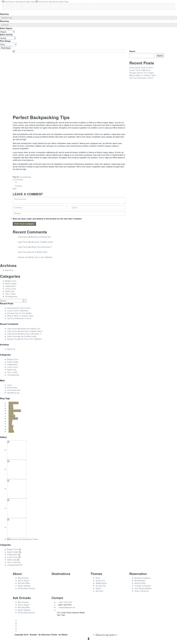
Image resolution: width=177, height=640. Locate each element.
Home (8, 6)
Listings (17, 6)
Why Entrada (23, 578)
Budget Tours (10, 281)
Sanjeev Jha (23, 257)
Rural (98, 578)
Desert (98, 588)
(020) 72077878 (65, 602)
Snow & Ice (100, 580)
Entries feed (12, 387)
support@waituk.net (67, 607)
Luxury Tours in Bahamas (139, 70)
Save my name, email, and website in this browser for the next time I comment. (47, 218)
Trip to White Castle (39, 252)
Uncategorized (11, 296)
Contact (55, 6)
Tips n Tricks (10, 294)
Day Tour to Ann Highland (41, 257)
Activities (26, 6)
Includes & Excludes (142, 585)
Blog (46, 6)
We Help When (24, 583)
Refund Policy (140, 583)
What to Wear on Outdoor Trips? (142, 75)
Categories (5, 544)
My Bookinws (139, 580)
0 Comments (18, 179)
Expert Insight (10, 283)
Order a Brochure (141, 591)
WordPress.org (13, 392)
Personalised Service (26, 588)
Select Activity (6, 34)
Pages (37, 6)
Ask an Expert (23, 580)
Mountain (99, 591)
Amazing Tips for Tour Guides (141, 72)
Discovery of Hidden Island (42, 242)
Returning (4, 21)
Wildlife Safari (101, 583)
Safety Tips (9, 291)
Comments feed (13, 390)
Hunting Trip (101, 585)
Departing (4, 14)
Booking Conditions (142, 578)
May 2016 (9, 270)
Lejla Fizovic (23, 236)
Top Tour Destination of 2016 (141, 78)
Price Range (5, 41)
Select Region (6, 28)
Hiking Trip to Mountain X (41, 247)
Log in (9, 385)
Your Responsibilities (142, 588)
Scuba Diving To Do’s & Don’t (141, 67)
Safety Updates (24, 585)
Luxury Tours (10, 288)
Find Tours (5, 48)
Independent (10, 286)
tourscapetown (25, 177)
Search (132, 51)
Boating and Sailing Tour (41, 236)
